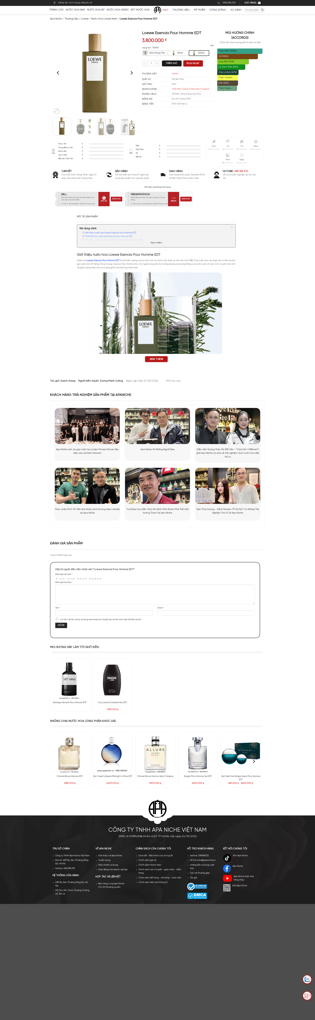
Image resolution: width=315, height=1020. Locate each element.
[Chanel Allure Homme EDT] (69, 753)
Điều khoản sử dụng (108, 865)
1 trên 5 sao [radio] (56, 579)
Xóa (212, 46)
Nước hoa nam (75, 10)
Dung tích (146, 48)
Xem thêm (156, 243)
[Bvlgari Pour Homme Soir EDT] (198, 753)
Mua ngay (193, 63)
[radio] (155, 53)
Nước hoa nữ (95, 10)
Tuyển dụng (104, 860)
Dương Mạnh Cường (111, 381)
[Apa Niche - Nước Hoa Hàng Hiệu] (157, 10)
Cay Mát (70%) (226, 61)
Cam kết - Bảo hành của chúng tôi (155, 856)
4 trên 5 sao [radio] (81, 579)
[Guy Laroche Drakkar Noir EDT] (112, 679)
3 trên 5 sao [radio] (70, 579)
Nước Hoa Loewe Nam (104, 19)
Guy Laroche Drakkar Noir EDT (112, 703)
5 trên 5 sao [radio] (95, 579)
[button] (57, 111)
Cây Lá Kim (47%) (228, 72)
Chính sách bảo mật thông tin (153, 882)
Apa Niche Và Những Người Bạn (158, 449)
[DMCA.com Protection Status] (197, 896)
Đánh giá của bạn (63, 574)
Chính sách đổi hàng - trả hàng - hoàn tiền (159, 878)
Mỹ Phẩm (199, 10)
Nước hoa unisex (118, 10)
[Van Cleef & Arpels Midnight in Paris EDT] (112, 753)
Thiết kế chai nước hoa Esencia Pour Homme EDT (108, 236)
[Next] (131, 72)
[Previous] (58, 72)
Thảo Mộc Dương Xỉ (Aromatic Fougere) (190, 89)
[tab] (87, 217)
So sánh (236, 10)
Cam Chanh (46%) (225, 78)
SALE (165, 10)
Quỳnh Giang (67, 381)
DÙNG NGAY (116, 199)
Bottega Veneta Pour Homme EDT (69, 703)
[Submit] (262, 9)
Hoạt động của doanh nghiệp (112, 870)
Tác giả (193, 878)
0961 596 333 (241, 171)
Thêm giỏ (171, 63)
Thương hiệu (180, 10)
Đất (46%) (224, 83)
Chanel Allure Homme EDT (70, 776)
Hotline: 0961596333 (199, 856)
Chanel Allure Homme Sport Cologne (155, 776)
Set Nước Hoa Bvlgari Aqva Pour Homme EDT (240, 778)
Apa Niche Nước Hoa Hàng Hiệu (244, 878)
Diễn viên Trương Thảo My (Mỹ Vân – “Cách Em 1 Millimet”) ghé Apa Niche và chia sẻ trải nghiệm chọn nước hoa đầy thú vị (227, 453)
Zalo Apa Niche (239, 886)
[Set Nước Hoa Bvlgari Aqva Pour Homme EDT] (240, 753)
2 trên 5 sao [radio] (62, 579)
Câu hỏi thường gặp (200, 873)
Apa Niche (56, 19)
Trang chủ (56, 10)
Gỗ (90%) (223, 56)
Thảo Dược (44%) (224, 89)
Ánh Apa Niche (240, 856)
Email (161, 608)
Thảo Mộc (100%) (228, 51)
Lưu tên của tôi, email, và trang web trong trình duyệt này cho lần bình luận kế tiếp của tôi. (100, 620)
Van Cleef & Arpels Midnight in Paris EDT (112, 776)
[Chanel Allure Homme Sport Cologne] (155, 753)
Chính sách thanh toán (149, 865)
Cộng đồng (217, 10)
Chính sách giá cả (147, 860)
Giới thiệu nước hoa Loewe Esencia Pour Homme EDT (110, 233)
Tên (57, 608)
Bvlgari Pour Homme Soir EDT (198, 776)
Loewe (85, 19)
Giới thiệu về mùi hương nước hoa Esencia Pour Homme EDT (113, 240)
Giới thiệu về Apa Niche (110, 856)
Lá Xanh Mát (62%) (228, 67)
